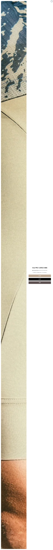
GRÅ (40, 282)
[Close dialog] (52, 1)
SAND (40, 275)
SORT (40, 279)
